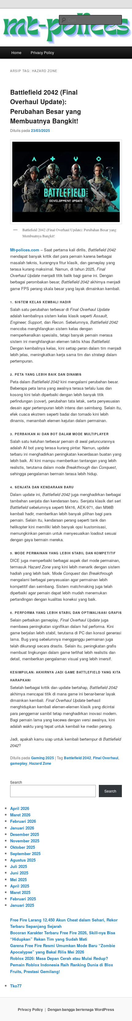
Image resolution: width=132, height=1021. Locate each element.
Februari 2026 (23, 821)
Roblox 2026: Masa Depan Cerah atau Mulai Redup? (59, 958)
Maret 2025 (20, 892)
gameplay (18, 763)
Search (16, 782)
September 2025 (25, 853)
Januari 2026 (22, 828)
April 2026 (19, 808)
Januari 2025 (22, 905)
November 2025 (24, 841)
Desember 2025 (24, 834)
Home (16, 52)
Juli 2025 (18, 866)
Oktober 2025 (22, 847)
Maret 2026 (20, 815)
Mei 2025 (18, 879)
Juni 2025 (19, 873)
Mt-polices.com (24, 250)
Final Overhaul (105, 757)
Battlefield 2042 (77, 757)
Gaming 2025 (42, 757)
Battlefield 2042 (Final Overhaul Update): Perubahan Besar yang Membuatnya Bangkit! (45, 106)
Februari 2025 (23, 899)
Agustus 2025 (23, 860)
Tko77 (15, 986)
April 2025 (19, 886)
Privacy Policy (42, 52)
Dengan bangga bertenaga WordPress (81, 1009)
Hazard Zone (40, 763)
